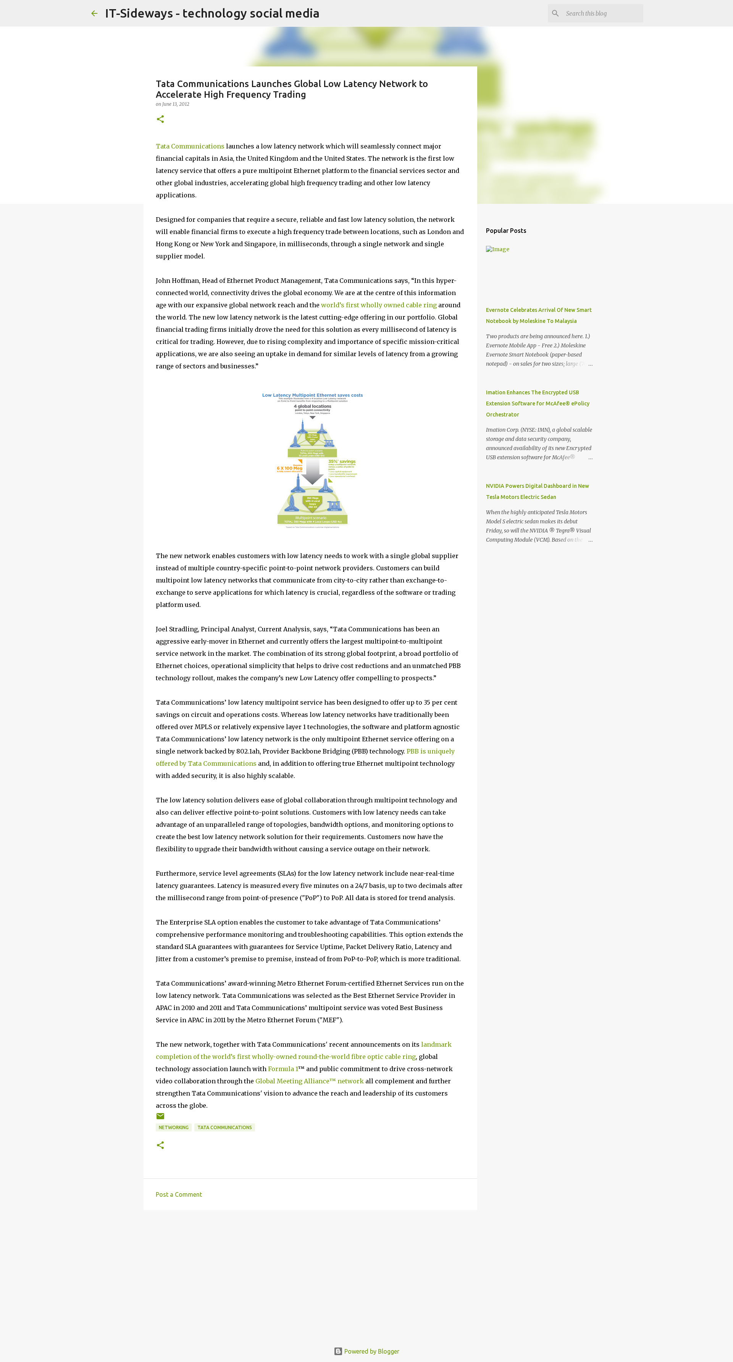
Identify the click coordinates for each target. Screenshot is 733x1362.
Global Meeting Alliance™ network (309, 1081)
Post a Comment (179, 1194)
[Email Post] (160, 1119)
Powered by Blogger (371, 1351)
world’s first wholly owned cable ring (379, 305)
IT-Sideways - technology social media (212, 13)
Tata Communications (190, 146)
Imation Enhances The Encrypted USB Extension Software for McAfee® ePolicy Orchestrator (537, 403)
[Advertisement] (310, 1275)
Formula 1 (283, 1069)
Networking (174, 1127)
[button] (160, 120)
